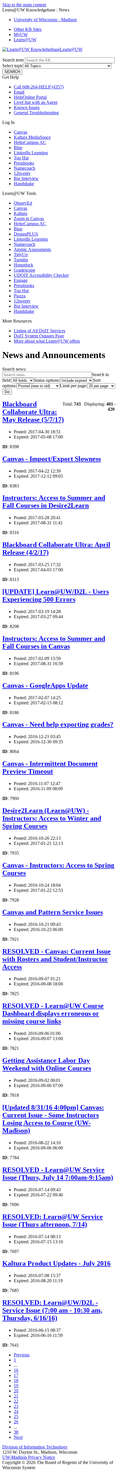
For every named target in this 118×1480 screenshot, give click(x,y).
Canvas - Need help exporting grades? (57, 724)
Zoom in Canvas (29, 218)
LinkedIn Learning (31, 152)
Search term (13, 60)
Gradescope (24, 270)
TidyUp (21, 254)
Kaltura (20, 213)
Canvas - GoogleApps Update (45, 685)
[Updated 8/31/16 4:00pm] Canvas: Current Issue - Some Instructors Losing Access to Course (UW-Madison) (53, 1119)
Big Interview (26, 178)
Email (19, 92)
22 (16, 1401)
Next (18, 1437)
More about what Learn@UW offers (47, 341)
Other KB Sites (28, 29)
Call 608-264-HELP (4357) (39, 86)
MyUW (21, 34)
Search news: (14, 369)
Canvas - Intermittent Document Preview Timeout (50, 767)
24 (16, 1411)
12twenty (22, 173)
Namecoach (24, 168)
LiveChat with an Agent (35, 102)
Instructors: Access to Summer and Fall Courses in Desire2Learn (53, 501)
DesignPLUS (26, 234)
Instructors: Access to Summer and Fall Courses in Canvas (53, 642)
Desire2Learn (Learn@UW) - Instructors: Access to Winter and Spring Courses (51, 818)
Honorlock (23, 264)
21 (16, 1396)
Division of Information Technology (35, 1447)
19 (16, 1385)
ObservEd (23, 203)
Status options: (47, 380)
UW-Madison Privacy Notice (28, 1457)
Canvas (20, 132)
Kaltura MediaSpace (32, 137)
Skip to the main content (24, 4)
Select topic (12, 65)
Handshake (24, 183)
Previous (22, 1354)
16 (16, 1370)
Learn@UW (25, 39)
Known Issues (27, 107)
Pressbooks (24, 163)
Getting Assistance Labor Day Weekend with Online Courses (46, 1064)
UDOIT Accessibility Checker (41, 275)
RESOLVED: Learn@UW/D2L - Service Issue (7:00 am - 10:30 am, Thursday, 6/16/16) (52, 1310)
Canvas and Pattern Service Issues (52, 912)
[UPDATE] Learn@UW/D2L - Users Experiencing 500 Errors (55, 595)
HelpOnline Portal (30, 97)
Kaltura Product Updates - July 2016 (56, 1263)
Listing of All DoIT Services (39, 330)
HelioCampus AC (30, 142)
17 (16, 1375)
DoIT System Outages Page (39, 335)
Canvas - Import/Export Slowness (51, 459)
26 (16, 1421)
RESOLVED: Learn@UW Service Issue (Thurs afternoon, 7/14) (52, 1220)
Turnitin (21, 259)
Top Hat (21, 157)
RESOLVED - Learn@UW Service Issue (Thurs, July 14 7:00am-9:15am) (57, 1173)
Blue (18, 147)
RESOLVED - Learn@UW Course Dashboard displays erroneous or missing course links (53, 1013)
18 (16, 1380)
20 (16, 1390)
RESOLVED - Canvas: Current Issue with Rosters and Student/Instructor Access (56, 959)
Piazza (19, 295)
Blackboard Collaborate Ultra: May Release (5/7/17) (33, 411)
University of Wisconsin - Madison (45, 19)
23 (16, 1406)
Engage (20, 280)
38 (16, 1432)
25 (16, 1416)
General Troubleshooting (36, 112)
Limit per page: (73, 385)
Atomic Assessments (32, 249)
